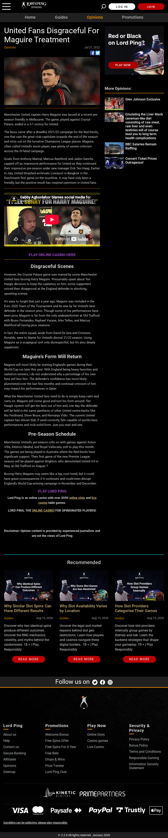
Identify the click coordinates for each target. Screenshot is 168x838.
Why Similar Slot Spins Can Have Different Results (27, 608)
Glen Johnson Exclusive (142, 99)
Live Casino (95, 747)
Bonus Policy (138, 745)
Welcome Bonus (57, 735)
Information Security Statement (144, 766)
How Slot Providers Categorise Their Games (136, 608)
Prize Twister (54, 766)
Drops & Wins (55, 759)
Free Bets (52, 753)
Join (151, 6)
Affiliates (9, 759)
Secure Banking (14, 753)
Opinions (95, 17)
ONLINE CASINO (43, 510)
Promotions (132, 17)
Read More (28, 659)
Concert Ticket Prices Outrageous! (141, 160)
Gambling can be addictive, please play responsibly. (35, 822)
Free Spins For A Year (60, 747)
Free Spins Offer (57, 741)
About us (9, 735)
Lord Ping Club (56, 772)
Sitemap (9, 772)
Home (30, 17)
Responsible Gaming (144, 758)
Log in (122, 6)
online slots (77, 498)
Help (6, 741)
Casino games (97, 741)
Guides (61, 17)
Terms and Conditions (145, 752)
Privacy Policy (139, 739)
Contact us (11, 747)
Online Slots (96, 735)
